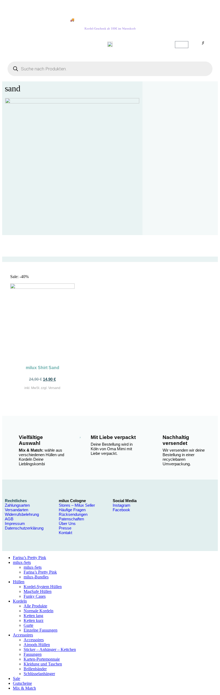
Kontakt (65, 532)
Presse (65, 528)
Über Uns (67, 523)
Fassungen (33, 654)
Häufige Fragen (72, 509)
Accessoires (23, 635)
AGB (9, 519)
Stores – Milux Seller (77, 505)
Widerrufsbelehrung (22, 514)
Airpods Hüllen (37, 644)
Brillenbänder (35, 669)
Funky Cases (35, 596)
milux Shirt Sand (42, 367)
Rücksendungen (73, 514)
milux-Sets (22, 562)
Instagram (121, 505)
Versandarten (16, 509)
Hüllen (18, 581)
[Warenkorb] (181, 44)
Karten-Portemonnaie (42, 659)
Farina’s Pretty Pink (29, 557)
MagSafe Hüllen (38, 591)
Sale (16, 678)
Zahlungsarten (17, 505)
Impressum (15, 523)
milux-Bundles (36, 577)
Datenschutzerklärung (24, 528)
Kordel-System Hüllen (43, 586)
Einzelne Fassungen (40, 630)
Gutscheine (22, 683)
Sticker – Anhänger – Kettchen (50, 649)
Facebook (121, 509)
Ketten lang (33, 615)
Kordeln (20, 601)
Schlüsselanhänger (39, 673)
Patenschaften (71, 519)
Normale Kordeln (38, 610)
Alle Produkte (35, 606)
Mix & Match (24, 688)
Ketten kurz (33, 620)
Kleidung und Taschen (43, 664)
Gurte (28, 625)
